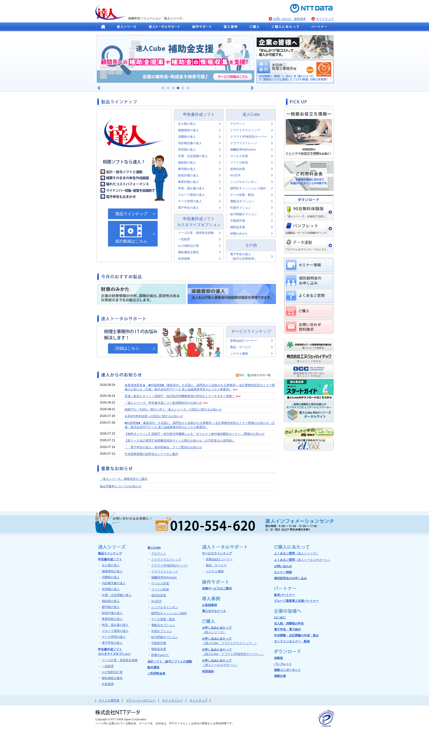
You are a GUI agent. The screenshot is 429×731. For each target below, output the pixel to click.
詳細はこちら (127, 348)
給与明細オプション (243, 214)
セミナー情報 (283, 572)
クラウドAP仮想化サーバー (248, 136)
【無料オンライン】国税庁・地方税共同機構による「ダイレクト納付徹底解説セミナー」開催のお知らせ (195, 434)
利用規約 (208, 671)
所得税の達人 (187, 149)
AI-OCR (235, 175)
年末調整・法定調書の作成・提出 (296, 635)
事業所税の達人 (188, 182)
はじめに (280, 617)
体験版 (278, 658)
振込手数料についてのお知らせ (121, 486)
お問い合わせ (283, 566)
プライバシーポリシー (141, 700)
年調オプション (240, 207)
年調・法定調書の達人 (193, 156)
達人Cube (251, 114)
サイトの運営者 (109, 700)
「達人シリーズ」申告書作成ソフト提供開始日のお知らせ (163, 403)
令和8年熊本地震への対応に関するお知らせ (154, 416)
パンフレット (283, 664)
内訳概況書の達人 (190, 143)
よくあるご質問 (296, 553)
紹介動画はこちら (131, 241)
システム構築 (239, 353)
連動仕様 (280, 676)
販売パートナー (284, 595)
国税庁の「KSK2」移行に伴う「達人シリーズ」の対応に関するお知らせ (173, 409)
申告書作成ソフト (199, 114)
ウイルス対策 (239, 156)
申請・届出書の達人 (191, 188)
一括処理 (184, 239)
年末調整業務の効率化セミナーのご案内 (151, 454)
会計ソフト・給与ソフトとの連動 (169, 661)
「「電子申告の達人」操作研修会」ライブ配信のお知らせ (163, 447)
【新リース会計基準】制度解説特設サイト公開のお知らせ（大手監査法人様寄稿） (180, 440)
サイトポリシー (172, 700)
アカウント (237, 123)
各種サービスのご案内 (217, 588)
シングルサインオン (243, 182)
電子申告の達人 (188, 207)
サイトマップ (325, 19)
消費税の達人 (187, 136)
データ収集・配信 (242, 195)
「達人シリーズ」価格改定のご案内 (123, 479)
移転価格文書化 (188, 252)
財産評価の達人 (188, 175)
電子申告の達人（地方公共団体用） (243, 256)
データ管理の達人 (190, 201)
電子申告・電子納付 (287, 629)
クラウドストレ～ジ (243, 143)
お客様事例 (209, 605)
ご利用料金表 (156, 673)
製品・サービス (240, 347)
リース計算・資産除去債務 (196, 233)
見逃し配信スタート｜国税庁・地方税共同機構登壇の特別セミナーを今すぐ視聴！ (180, 396)
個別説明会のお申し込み (290, 578)
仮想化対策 (237, 169)
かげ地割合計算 (188, 245)
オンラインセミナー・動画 (292, 641)
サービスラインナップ (251, 331)
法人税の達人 (187, 123)
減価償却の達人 (188, 130)
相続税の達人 (187, 162)
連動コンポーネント (287, 670)
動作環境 (153, 667)
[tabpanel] (175, 59)
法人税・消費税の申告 (289, 623)
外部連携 (184, 258)
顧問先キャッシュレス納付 (248, 188)
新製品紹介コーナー (243, 340)
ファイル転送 (239, 162)
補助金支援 (237, 227)
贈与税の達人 (187, 169)
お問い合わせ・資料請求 (289, 19)
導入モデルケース (214, 611)
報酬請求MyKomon (243, 149)
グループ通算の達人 (191, 195)
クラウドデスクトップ (245, 130)
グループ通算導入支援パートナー (296, 601)
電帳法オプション (242, 201)
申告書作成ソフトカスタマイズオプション (199, 222)
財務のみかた (239, 233)
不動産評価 (237, 220)
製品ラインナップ (131, 214)
